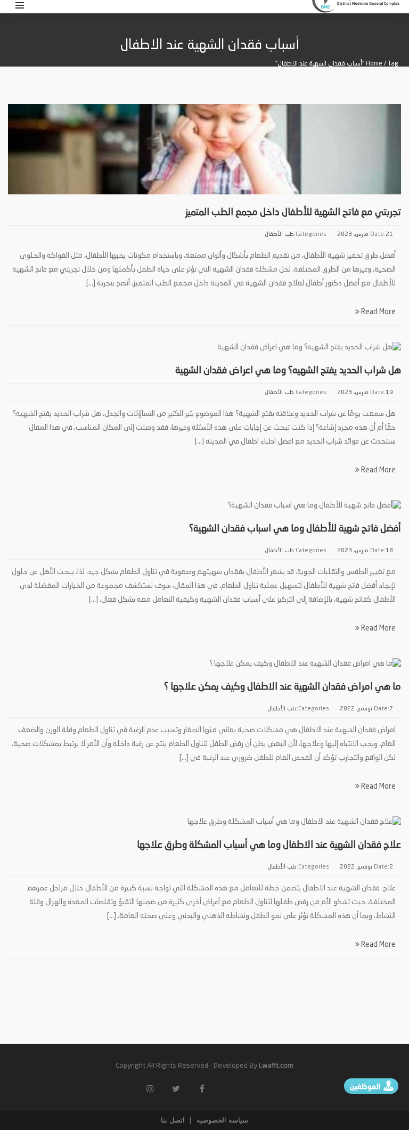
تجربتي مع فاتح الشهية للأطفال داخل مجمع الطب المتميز (293, 212)
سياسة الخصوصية (221, 1120)
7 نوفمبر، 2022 (366, 709)
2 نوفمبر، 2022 (366, 867)
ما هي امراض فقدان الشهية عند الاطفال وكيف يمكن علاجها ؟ (282, 687)
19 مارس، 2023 (365, 393)
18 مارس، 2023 (365, 551)
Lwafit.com (276, 1065)
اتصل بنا (173, 1120)
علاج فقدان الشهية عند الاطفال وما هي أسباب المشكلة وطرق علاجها (269, 845)
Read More (377, 312)
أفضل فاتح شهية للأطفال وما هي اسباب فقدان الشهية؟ (295, 529)
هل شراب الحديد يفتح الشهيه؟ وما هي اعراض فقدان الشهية (288, 370)
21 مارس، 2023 (365, 235)
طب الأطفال (279, 235)
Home (374, 64)
